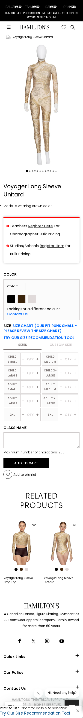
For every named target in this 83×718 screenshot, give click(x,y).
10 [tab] (56, 171)
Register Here (40, 226)
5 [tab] (40, 171)
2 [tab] (30, 171)
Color (10, 274)
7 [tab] (46, 171)
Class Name (15, 427)
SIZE (40, 328)
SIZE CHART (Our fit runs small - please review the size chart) (40, 328)
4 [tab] (37, 171)
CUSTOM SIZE (61, 344)
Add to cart (26, 463)
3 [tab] (33, 171)
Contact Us (17, 314)
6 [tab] (43, 171)
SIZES (22, 344)
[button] (38, 337)
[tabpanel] (41, 105)
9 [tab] (53, 171)
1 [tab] (27, 171)
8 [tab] (49, 171)
